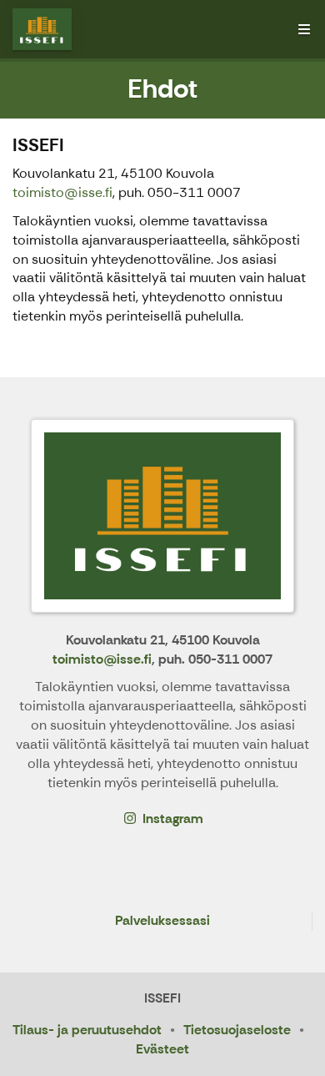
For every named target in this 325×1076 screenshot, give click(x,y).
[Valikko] (304, 29)
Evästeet (162, 1049)
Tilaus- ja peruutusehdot (87, 1029)
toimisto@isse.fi (62, 192)
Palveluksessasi (162, 921)
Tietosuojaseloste (237, 1029)
